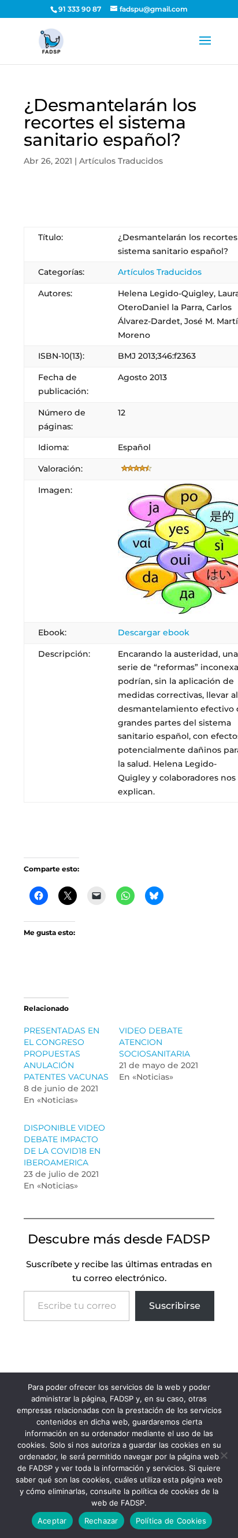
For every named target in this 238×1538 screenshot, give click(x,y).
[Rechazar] (223, 1455)
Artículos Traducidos (121, 161)
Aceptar (52, 1520)
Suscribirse (174, 1305)
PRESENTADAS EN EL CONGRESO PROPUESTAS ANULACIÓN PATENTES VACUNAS (66, 1053)
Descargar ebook (153, 632)
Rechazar (101, 1520)
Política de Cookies (171, 1520)
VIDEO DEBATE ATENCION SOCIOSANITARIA (154, 1042)
